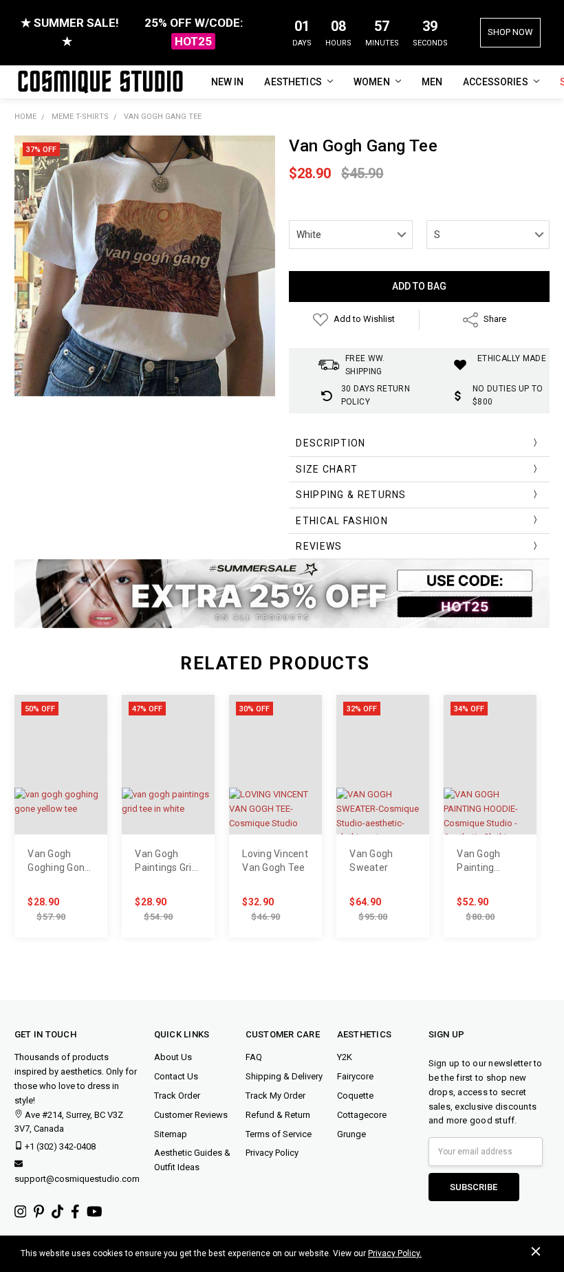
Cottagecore (362, 1115)
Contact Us (176, 1076)
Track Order (177, 1095)
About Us (173, 1057)
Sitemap (170, 1134)
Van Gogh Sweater (371, 860)
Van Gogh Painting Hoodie (478, 861)
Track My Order (275, 1095)
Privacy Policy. (395, 1253)
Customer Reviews (191, 1115)
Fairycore (355, 1076)
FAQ (254, 1057)
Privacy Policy (272, 1152)
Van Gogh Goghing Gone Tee (59, 861)
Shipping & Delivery (284, 1076)
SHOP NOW (510, 32)
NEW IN (227, 81)
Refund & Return (278, 1115)
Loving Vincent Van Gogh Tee (275, 860)
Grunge (351, 1134)
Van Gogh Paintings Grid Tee (166, 861)
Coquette (355, 1095)
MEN (432, 81)
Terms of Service (279, 1134)
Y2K (344, 1057)
